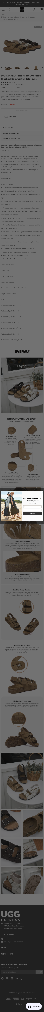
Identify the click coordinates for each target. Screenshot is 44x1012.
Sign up (32, 513)
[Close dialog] (42, 492)
